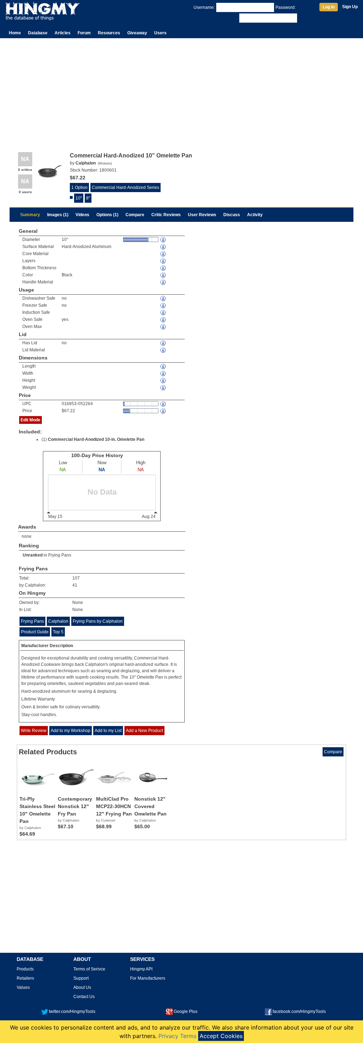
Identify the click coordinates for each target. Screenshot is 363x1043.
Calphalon (58, 621)
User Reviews (202, 214)
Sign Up (350, 6)
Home (15, 32)
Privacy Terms (177, 1035)
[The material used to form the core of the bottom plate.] (163, 254)
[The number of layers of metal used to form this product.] (163, 261)
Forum (84, 32)
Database (38, 32)
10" (79, 198)
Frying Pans (59, 555)
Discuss (231, 214)
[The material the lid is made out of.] (163, 350)
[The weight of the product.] (163, 387)
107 (76, 578)
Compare (134, 214)
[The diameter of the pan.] (163, 239)
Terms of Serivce (89, 969)
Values (23, 987)
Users (160, 32)
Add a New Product (144, 730)
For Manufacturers (147, 978)
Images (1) (57, 214)
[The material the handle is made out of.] (163, 282)
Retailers (25, 978)
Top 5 (58, 631)
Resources (109, 32)
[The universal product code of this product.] (163, 404)
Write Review (33, 730)
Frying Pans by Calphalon (98, 621)
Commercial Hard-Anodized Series (125, 187)
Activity (255, 214)
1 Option (79, 187)
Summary (30, 214)
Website (105, 163)
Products (25, 969)
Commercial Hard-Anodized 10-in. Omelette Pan (96, 439)
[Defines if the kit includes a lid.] (163, 343)
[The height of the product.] (163, 380)
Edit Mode (30, 419)
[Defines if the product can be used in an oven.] (163, 319)
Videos (82, 214)
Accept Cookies (221, 1035)
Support (81, 978)
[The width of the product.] (163, 373)
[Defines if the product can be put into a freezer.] (163, 305)
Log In (329, 7)
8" (88, 198)
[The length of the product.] (163, 366)
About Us (82, 987)
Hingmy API (141, 969)
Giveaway (137, 32)
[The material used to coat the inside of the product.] (163, 246)
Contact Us (84, 996)
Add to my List (108, 730)
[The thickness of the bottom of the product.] (163, 268)
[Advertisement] (181, 91)
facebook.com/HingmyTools (299, 1011)
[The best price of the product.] (163, 411)
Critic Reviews (166, 214)
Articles (63, 32)
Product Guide (35, 631)
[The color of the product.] (163, 275)
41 (74, 585)
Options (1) (107, 214)
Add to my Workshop (70, 730)
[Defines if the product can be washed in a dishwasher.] (163, 298)
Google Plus (185, 1011)
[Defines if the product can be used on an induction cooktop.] (163, 312)
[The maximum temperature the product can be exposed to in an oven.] (163, 326)
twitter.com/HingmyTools (72, 1011)
